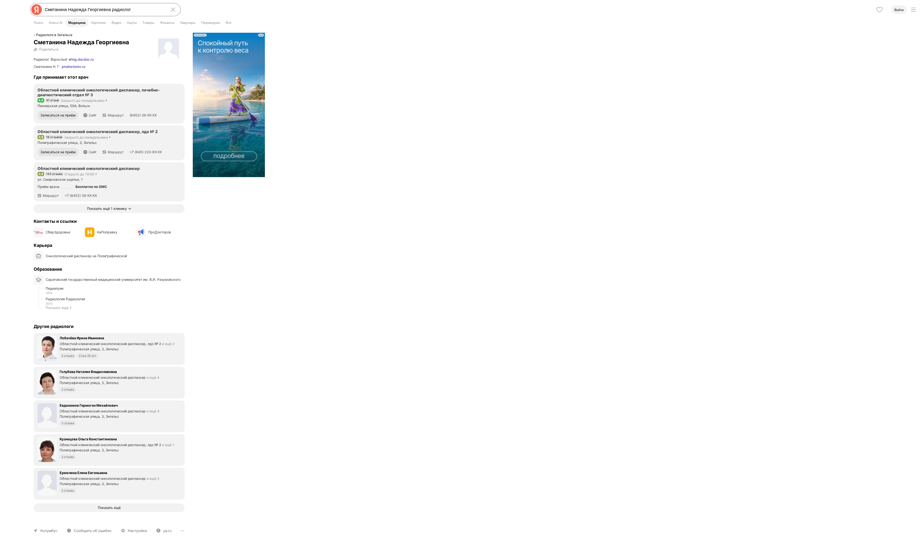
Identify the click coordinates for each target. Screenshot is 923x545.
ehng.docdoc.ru (81, 59)
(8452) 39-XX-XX (143, 115)
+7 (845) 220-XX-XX (146, 152)
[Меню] (913, 9)
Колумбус (48, 530)
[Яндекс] (36, 9)
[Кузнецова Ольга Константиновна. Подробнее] (109, 449)
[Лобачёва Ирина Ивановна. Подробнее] (109, 348)
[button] (90, 115)
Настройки (137, 530)
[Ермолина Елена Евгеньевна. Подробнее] (109, 483)
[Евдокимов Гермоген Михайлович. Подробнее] (109, 415)
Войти (899, 10)
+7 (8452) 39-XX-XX (81, 195)
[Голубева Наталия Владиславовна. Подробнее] (109, 382)
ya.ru (167, 530)
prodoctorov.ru (73, 66)
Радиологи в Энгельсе (54, 35)
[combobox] (104, 9)
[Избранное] (879, 9)
